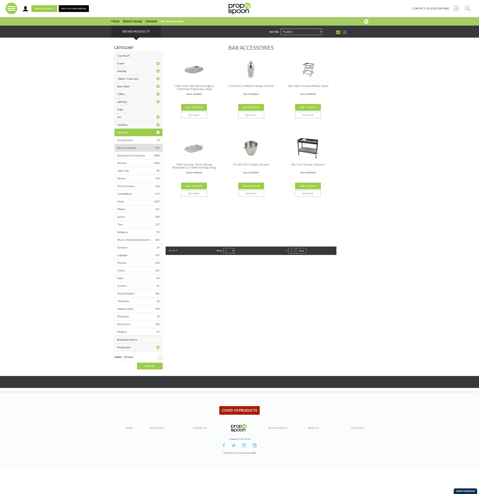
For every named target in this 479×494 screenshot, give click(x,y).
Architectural (138, 140)
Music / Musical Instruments (138, 239)
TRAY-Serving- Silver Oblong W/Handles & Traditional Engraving (194, 166)
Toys (138, 224)
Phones (138, 262)
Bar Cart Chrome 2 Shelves (308, 164)
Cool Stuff (123, 55)
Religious (138, 232)
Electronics (138, 324)
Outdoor (122, 124)
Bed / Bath (123, 86)
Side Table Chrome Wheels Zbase (308, 86)
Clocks (138, 270)
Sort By (274, 31)
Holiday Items (138, 308)
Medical (138, 331)
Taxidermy (138, 301)
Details (194, 115)
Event (120, 63)
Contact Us (200, 427)
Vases (138, 201)
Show (219, 250)
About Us (313, 427)
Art (119, 117)
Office (121, 94)
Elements (151, 21)
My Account (157, 427)
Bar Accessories (138, 147)
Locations (357, 427)
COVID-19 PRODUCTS (239, 410)
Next (301, 250)
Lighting (122, 101)
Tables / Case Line (127, 78)
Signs (138, 278)
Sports (138, 216)
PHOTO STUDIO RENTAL (73, 8)
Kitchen (138, 163)
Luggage (138, 255)
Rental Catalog (44, 8)
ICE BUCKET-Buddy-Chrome (251, 164)
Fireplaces (138, 316)
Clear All (150, 366)
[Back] (366, 21)
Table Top (138, 170)
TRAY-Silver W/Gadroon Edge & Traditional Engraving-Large (194, 87)
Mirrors (138, 178)
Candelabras (138, 193)
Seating (121, 71)
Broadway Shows (127, 339)
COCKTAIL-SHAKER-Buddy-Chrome (251, 86)
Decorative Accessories (138, 155)
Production (123, 347)
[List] (344, 32)
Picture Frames (138, 186)
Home (115, 21)
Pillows (138, 209)
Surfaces (138, 247)
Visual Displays (138, 293)
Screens (138, 285)
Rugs (120, 109)
